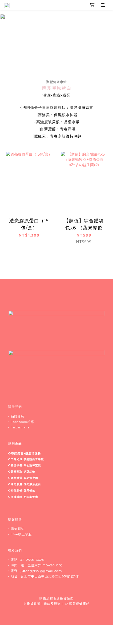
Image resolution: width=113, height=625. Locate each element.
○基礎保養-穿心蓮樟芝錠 (24, 465)
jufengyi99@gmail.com (41, 571)
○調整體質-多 (23, 478)
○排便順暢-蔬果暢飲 (21, 490)
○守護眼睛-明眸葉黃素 (23, 497)
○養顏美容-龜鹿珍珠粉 (24, 453)
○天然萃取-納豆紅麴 (21, 471)
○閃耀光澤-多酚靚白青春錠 (26, 459)
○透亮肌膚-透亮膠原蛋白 (24, 484)
